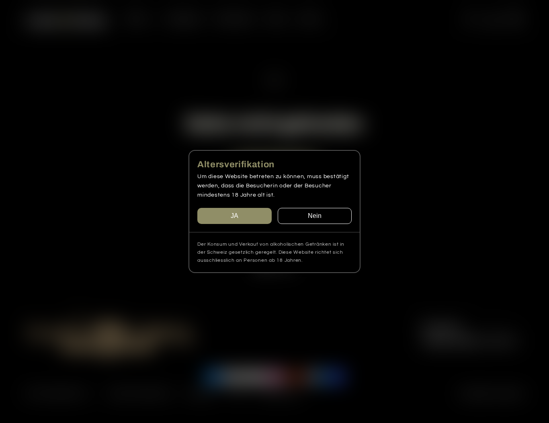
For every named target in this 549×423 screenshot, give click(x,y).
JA (234, 215)
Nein (315, 215)
